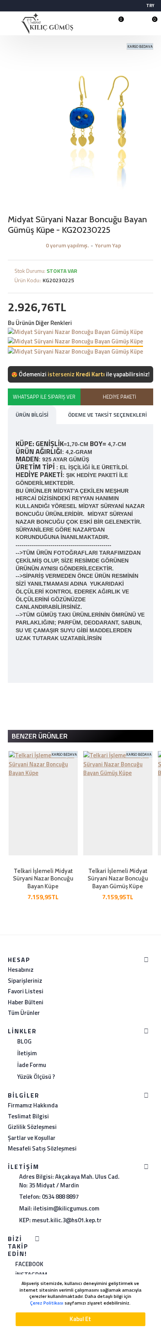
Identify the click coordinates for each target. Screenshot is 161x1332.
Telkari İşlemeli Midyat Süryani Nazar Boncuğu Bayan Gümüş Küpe (118, 878)
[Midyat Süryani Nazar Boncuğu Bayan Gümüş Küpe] (75, 332)
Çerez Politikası (46, 1303)
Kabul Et (80, 1318)
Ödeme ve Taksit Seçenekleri (107, 414)
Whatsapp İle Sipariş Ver (44, 397)
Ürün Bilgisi (32, 414)
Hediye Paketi (119, 397)
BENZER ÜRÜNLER (40, 736)
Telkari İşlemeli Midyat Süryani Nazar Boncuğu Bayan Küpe (43, 878)
